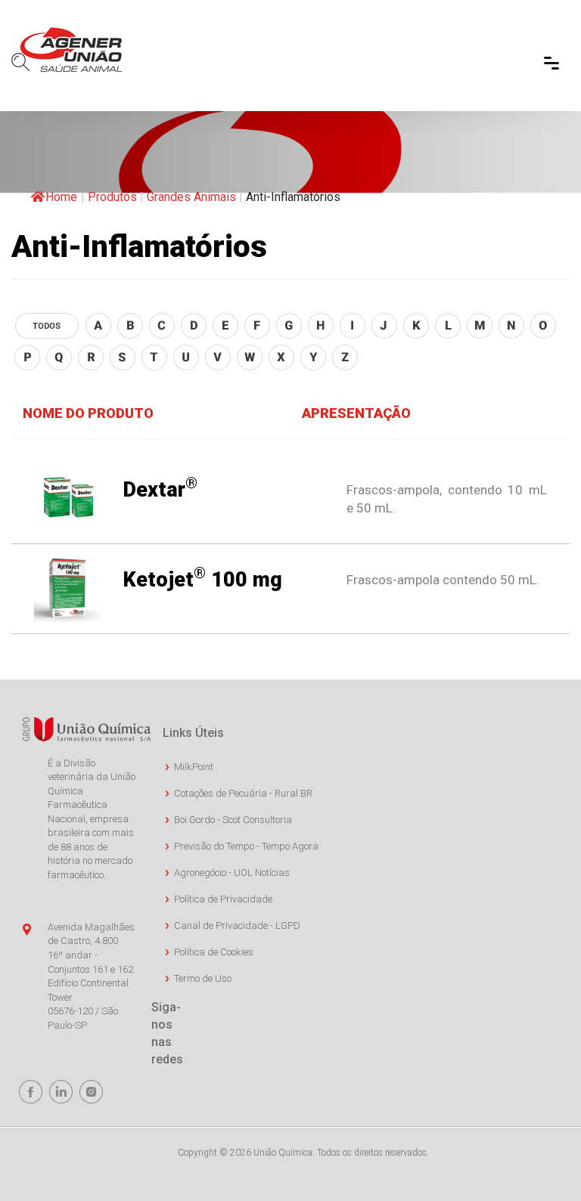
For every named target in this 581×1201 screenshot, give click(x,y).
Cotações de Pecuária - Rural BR (243, 793)
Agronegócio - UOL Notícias (232, 872)
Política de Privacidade (223, 899)
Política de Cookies (213, 952)
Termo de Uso (202, 978)
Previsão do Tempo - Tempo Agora (246, 846)
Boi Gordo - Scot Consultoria (233, 819)
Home (61, 197)
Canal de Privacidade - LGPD (237, 925)
